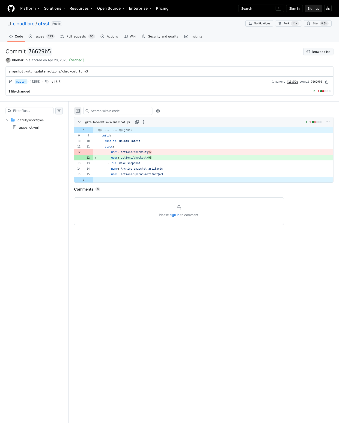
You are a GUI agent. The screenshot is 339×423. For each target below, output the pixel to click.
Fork (290, 23)
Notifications (262, 23)
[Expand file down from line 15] (83, 180)
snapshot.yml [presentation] (28, 127)
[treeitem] (34, 123)
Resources (79, 8)
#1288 (34, 81)
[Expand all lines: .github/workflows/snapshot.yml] (143, 122)
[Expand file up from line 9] (83, 130)
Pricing (162, 8)
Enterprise (138, 8)
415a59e (292, 81)
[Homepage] (11, 8)
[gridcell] (203, 130)
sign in (174, 215)
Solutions (52, 8)
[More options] (327, 122)
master (21, 81)
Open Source (109, 8)
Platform (28, 8)
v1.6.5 (56, 82)
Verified (76, 60)
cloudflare (24, 23)
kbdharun (20, 60)
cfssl (43, 23)
